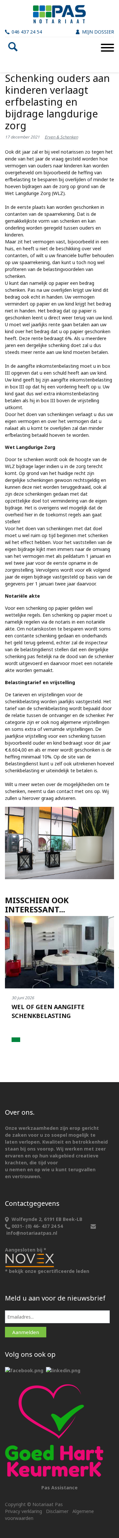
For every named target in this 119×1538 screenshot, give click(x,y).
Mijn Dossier (98, 32)
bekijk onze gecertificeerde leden (49, 1271)
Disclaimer (57, 1511)
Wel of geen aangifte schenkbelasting (48, 1011)
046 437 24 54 (27, 32)
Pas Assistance (59, 1487)
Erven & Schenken (61, 137)
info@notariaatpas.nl (31, 1233)
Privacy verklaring (23, 1511)
